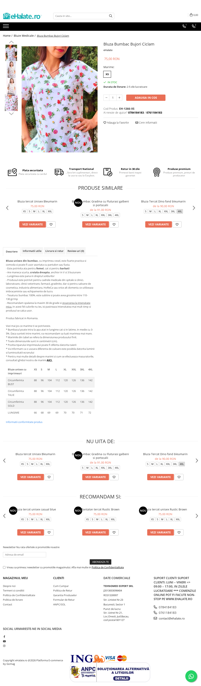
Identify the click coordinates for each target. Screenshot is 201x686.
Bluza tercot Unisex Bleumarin (37, 201)
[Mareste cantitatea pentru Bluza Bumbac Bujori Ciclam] (119, 98)
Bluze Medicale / (25, 35)
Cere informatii (147, 122)
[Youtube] (4, 641)
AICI (49, 360)
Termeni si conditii (13, 590)
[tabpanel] (60, 99)
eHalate (107, 50)
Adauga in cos (146, 97)
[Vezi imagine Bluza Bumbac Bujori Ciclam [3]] (11, 103)
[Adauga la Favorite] (51, 224)
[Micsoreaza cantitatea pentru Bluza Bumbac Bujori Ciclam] (106, 98)
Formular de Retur (64, 599)
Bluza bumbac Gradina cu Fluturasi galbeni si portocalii (100, 203)
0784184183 (167, 607)
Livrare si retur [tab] (54, 251)
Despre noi (9, 586)
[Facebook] (4, 636)
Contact (7, 604)
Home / (8, 35)
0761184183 (167, 613)
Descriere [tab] (11, 251)
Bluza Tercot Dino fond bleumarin (163, 201)
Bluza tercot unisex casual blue (35, 509)
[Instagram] (4, 646)
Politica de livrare (13, 599)
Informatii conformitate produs (24, 422)
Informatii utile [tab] (32, 251)
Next (11, 113)
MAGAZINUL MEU (15, 578)
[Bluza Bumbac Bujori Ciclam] (60, 99)
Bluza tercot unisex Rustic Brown (165, 509)
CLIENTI (58, 578)
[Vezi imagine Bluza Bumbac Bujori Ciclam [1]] (11, 69)
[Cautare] (110, 16)
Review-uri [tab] (76, 251)
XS (107, 74)
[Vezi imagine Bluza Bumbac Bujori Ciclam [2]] (11, 86)
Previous (11, 43)
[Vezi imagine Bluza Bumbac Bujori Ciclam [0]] (11, 53)
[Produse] (6, 27)
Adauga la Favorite (117, 122)
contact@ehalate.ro (171, 618)
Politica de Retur (62, 590)
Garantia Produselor (65, 595)
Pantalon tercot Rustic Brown (100, 509)
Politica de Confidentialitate (108, 567)
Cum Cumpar (61, 586)
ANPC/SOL (59, 604)
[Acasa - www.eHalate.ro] (22, 16)
